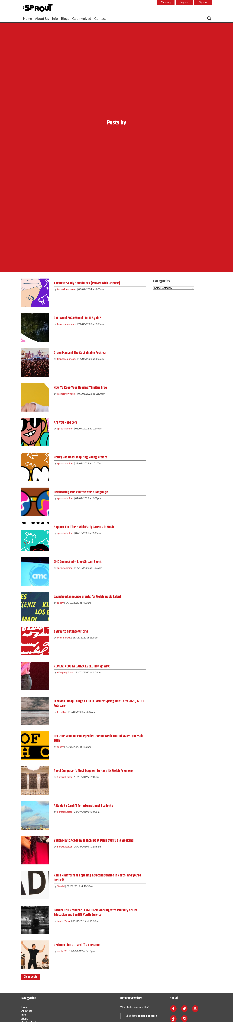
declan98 (62, 951)
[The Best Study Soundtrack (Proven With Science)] (35, 292)
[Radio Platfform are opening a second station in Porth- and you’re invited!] (35, 884)
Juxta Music (64, 921)
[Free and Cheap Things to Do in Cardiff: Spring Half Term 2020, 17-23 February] (35, 710)
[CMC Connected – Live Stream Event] (35, 570)
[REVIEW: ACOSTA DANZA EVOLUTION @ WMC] (35, 675)
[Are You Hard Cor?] (35, 431)
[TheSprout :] (37, 8)
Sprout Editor (64, 777)
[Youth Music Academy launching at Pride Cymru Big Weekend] (35, 849)
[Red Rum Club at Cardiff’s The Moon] (35, 953)
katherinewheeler (66, 289)
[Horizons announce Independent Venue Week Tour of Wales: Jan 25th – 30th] (35, 744)
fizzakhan (62, 712)
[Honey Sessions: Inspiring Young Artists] (35, 466)
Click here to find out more (141, 1016)
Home (27, 18)
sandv (60, 603)
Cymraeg (166, 2)
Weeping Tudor (65, 672)
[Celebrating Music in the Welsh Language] (35, 501)
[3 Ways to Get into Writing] (35, 640)
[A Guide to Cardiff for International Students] (35, 814)
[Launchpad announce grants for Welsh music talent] (35, 605)
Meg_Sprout (64, 637)
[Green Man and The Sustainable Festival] (35, 361)
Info (55, 18)
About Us (42, 18)
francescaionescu (66, 324)
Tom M (61, 886)
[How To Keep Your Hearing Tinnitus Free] (35, 396)
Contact (100, 18)
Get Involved (81, 18)
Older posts (30, 976)
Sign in (203, 2)
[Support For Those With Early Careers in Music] (35, 535)
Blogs (65, 18)
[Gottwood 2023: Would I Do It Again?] (35, 326)
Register (184, 2)
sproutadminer (65, 428)
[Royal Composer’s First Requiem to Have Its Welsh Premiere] (35, 779)
